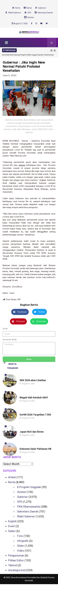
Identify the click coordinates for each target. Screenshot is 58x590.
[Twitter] (47, 23)
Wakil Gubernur (26, 516)
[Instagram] (36, 23)
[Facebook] (31, 23)
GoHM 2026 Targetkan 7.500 (35, 414)
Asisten (21, 492)
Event (11, 526)
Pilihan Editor (16, 560)
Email (5, 328)
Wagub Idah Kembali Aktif (34, 397)
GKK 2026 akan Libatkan (33, 380)
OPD (19, 501)
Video (20, 550)
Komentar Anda (10, 339)
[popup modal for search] (51, 42)
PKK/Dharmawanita (28, 506)
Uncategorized (16, 570)
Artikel (12, 477)
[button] (51, 50)
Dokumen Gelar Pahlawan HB (35, 448)
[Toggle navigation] (6, 42)
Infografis (22, 540)
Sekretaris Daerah (27, 511)
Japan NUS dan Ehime (32, 431)
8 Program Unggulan (29, 487)
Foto (20, 536)
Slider (20, 545)
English (12, 521)
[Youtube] (41, 23)
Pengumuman (16, 555)
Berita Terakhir (12, 366)
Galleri (12, 531)
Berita (22, 378)
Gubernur (22, 496)
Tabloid (12, 565)
